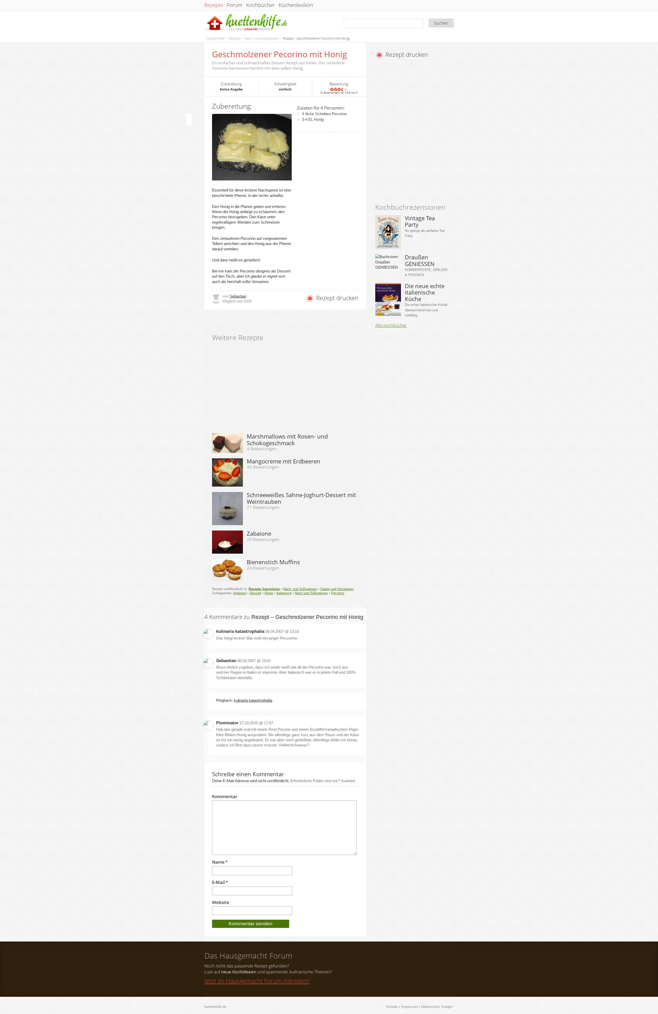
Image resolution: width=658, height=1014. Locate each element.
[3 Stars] (339, 89)
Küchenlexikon (296, 5)
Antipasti (239, 593)
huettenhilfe (215, 38)
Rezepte (213, 5)
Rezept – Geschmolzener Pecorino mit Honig (316, 38)
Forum (234, 5)
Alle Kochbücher (391, 325)
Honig (268, 593)
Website (220, 902)
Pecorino (337, 593)
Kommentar (224, 796)
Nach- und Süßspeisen (262, 38)
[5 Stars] (346, 89)
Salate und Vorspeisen (337, 589)
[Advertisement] (418, 132)
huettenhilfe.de (215, 1007)
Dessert (255, 593)
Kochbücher (260, 5)
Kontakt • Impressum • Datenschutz (413, 1007)
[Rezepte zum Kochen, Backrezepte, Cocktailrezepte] (246, 23)
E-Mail (220, 882)
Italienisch (283, 593)
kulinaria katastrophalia (240, 631)
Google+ (447, 1007)
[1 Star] (332, 89)
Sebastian (238, 296)
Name (219, 862)
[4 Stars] (342, 89)
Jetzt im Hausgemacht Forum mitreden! (256, 981)
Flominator (227, 722)
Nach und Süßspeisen (311, 593)
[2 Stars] (335, 89)
